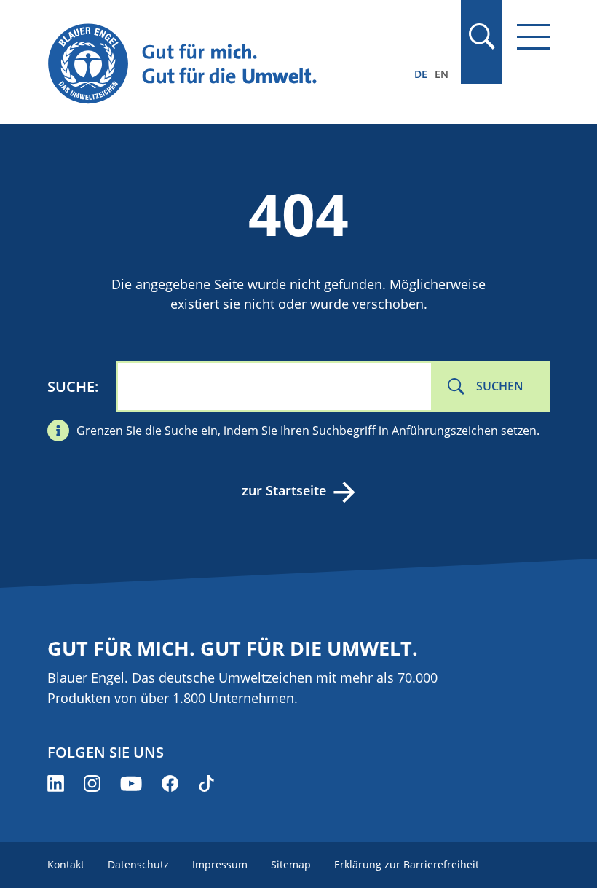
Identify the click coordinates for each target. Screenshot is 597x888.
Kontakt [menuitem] (65, 864)
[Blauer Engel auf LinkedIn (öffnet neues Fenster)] (55, 783)
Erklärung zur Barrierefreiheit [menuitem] (406, 864)
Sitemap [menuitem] (291, 864)
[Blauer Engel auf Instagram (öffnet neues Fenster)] (92, 783)
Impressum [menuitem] (220, 864)
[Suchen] (481, 36)
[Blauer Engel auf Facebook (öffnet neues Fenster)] (170, 783)
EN (441, 74)
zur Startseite (284, 490)
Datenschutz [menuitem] (138, 864)
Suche (71, 386)
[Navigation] (533, 36)
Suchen (499, 386)
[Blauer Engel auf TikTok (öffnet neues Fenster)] (206, 783)
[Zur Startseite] (223, 64)
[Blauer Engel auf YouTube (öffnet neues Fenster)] (131, 783)
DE (420, 74)
